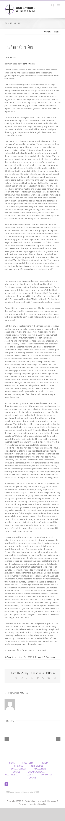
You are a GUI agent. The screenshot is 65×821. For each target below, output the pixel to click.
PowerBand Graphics (38, 804)
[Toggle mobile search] (52, 5)
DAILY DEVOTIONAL (36, 772)
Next (56, 31)
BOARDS (16, 772)
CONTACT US (46, 774)
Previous (47, 31)
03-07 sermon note (26, 63)
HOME (12, 763)
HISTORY (44, 763)
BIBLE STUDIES (37, 766)
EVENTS (30, 774)
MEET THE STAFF (12, 774)
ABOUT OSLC (27, 763)
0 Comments (49, 657)
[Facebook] (6, 784)
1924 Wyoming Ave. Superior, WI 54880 (22, 792)
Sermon (38, 657)
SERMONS (18, 766)
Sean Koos (11, 657)
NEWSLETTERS (40, 769)
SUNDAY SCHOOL (18, 769)
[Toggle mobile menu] (58, 5)
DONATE (32, 777)
